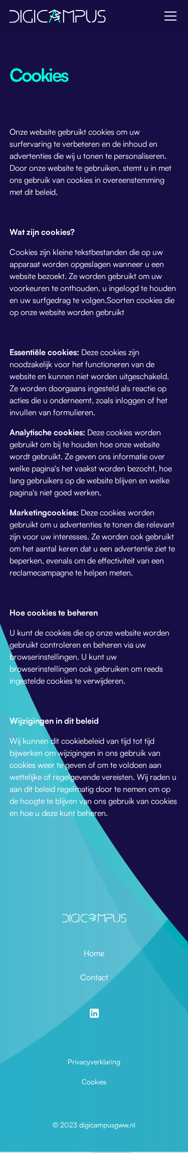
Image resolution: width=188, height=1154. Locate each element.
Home (94, 953)
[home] (58, 16)
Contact (94, 977)
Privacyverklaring (94, 1061)
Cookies (94, 1081)
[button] (168, 16)
